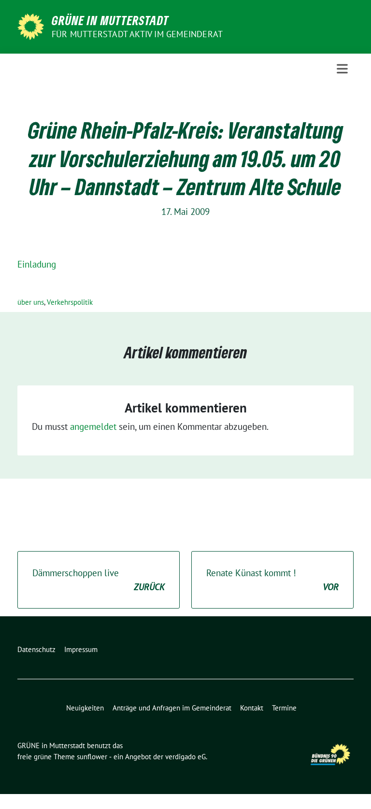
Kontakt (251, 707)
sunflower (92, 756)
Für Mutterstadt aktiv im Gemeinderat (137, 34)
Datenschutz (36, 649)
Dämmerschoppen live (98, 580)
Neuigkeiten (85, 707)
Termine (284, 707)
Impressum (81, 649)
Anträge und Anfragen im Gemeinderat (172, 707)
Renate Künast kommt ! (272, 580)
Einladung (36, 264)
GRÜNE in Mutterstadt (110, 20)
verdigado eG (185, 756)
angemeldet (93, 426)
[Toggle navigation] (342, 68)
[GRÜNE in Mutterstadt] (30, 25)
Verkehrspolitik (70, 302)
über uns (30, 302)
